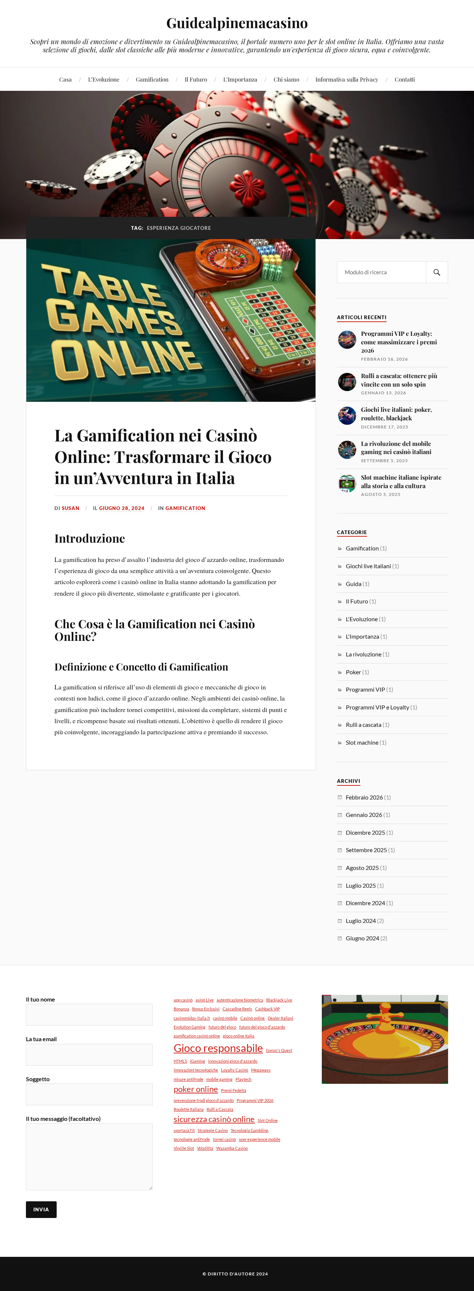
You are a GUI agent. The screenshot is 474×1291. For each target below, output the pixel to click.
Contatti (405, 79)
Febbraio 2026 (364, 797)
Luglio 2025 (361, 885)
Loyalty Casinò (234, 1069)
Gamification (152, 79)
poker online (196, 1089)
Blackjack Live (279, 999)
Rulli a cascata (363, 724)
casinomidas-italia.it (192, 1018)
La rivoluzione (363, 654)
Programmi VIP (365, 689)
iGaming (197, 1061)
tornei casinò (224, 1139)
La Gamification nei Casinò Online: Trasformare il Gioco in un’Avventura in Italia (163, 456)
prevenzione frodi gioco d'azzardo (204, 1100)
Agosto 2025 (362, 867)
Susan (71, 508)
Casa (65, 79)
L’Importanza (240, 79)
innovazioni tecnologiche (196, 1069)
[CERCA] (437, 272)
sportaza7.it (184, 1130)
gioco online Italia (238, 1035)
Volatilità (205, 1148)
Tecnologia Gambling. (250, 1130)
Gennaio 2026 (364, 814)
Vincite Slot (184, 1148)
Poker (353, 671)
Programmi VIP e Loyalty (377, 707)
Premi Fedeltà (233, 1090)
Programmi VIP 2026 (255, 1100)
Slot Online (268, 1120)
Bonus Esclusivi (206, 1008)
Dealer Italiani (280, 1018)
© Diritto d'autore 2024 (235, 1274)
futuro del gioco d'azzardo (262, 1026)
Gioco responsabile (218, 1047)
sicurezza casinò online (214, 1119)
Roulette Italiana (189, 1109)
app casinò (183, 999)
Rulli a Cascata (220, 1109)
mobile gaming (219, 1079)
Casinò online (252, 1018)
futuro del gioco (222, 1026)
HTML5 (180, 1061)
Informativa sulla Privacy (347, 79)
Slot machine (362, 742)
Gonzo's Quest (279, 1050)
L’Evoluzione (104, 79)
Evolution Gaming (190, 1026)
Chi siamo (286, 79)
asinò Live (205, 999)
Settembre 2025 (366, 849)
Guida (353, 583)
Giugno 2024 (362, 937)
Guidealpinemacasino (237, 22)
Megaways (261, 1069)
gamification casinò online (197, 1035)
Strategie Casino (213, 1130)
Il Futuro (196, 79)
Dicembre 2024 (365, 902)
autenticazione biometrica (240, 999)
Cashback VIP (267, 1008)
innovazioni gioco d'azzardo (232, 1061)
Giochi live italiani (368, 565)
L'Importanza (362, 636)
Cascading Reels (237, 1008)
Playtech (243, 1079)
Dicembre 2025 (365, 832)
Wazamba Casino (232, 1148)
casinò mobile (225, 1018)
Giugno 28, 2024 (122, 508)
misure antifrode (188, 1079)
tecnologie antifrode (192, 1139)
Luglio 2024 (361, 920)
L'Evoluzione (362, 618)
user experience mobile (259, 1139)
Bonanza (181, 1008)
